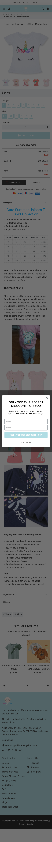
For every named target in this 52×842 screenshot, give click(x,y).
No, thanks (26, 442)
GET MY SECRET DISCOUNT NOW (26, 435)
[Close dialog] (47, 398)
